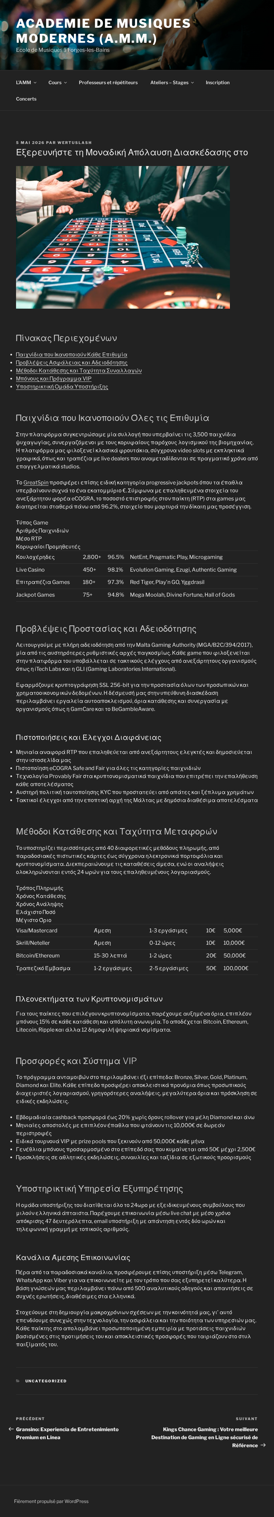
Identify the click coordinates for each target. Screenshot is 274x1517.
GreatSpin (35, 482)
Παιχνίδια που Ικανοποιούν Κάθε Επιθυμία (71, 354)
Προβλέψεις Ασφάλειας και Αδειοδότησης (72, 362)
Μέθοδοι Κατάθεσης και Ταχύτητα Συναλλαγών (79, 370)
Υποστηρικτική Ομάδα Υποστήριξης (62, 387)
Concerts (26, 99)
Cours (54, 82)
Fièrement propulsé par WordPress (51, 1501)
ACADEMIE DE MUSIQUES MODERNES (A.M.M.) (103, 31)
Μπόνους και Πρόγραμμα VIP (54, 378)
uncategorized (46, 1381)
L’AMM (23, 82)
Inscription (218, 82)
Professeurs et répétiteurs (108, 82)
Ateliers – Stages (169, 82)
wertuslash (74, 142)
